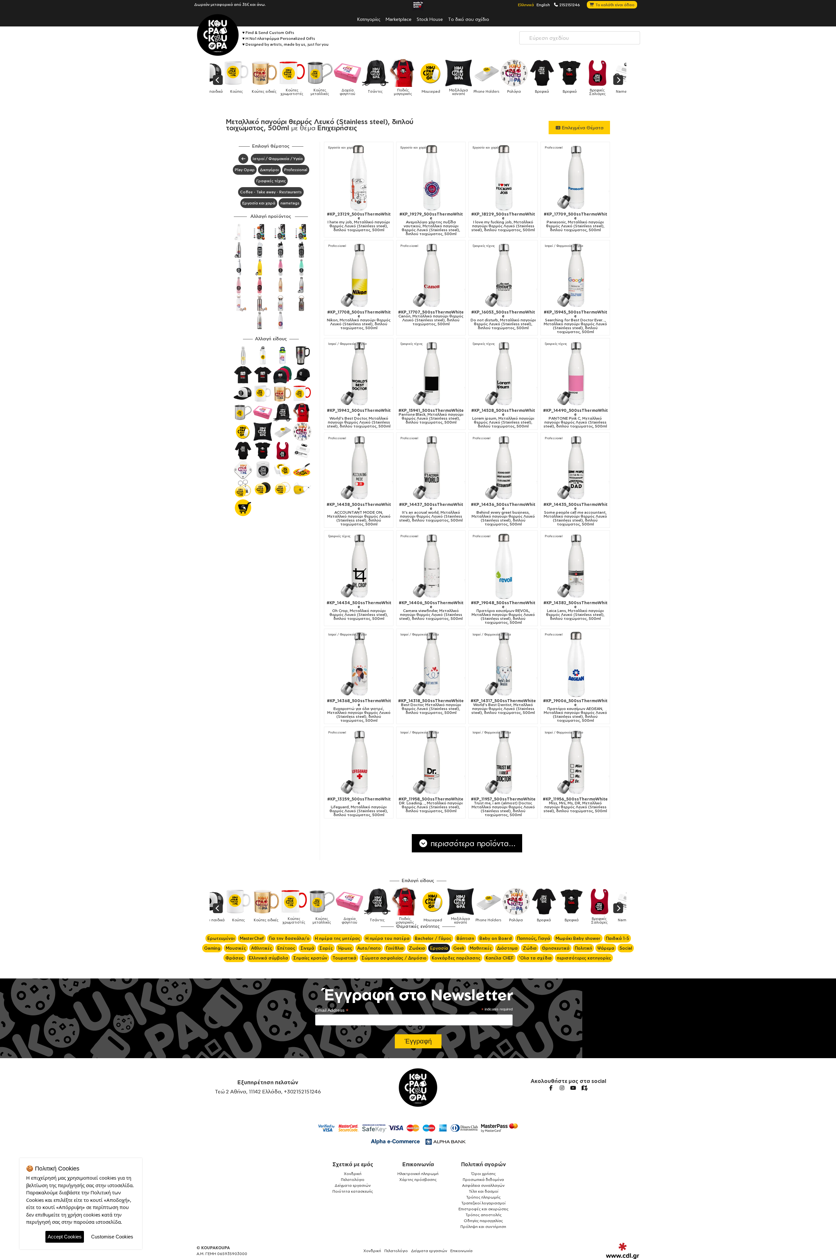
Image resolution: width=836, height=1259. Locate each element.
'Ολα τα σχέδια (535, 957)
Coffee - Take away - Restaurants (271, 191)
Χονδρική (353, 1173)
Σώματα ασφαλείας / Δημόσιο (394, 957)
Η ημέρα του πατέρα (387, 938)
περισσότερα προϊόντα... (472, 843)
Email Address (331, 1010)
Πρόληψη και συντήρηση (483, 1226)
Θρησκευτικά (556, 948)
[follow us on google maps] (584, 1088)
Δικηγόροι (269, 169)
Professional (295, 169)
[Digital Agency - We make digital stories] (622, 1251)
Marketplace (398, 19)
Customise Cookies (112, 1236)
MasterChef (252, 938)
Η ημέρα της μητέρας (337, 938)
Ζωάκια (417, 948)
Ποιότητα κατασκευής (352, 1191)
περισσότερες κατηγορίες (584, 957)
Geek (458, 948)
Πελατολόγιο (352, 1179)
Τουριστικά (344, 957)
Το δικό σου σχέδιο (468, 19)
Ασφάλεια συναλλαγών (483, 1185)
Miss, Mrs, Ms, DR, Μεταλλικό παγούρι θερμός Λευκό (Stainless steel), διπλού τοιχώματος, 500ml (575, 805)
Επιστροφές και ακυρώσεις (483, 1208)
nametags (290, 203)
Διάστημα (507, 948)
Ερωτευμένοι (220, 938)
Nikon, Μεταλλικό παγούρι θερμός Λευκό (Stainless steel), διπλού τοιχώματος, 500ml (359, 320)
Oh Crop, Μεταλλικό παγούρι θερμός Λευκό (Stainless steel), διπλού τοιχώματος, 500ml (359, 611)
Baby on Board (495, 938)
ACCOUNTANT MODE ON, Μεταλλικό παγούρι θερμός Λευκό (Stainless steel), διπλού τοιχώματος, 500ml (359, 514)
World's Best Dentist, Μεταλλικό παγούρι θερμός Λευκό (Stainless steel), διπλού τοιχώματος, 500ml (503, 707)
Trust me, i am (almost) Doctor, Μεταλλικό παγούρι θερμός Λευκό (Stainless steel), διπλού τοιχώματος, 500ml (503, 807)
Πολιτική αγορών (483, 1164)
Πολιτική (583, 948)
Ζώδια (530, 948)
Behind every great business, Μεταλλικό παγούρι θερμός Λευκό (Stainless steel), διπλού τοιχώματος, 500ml (503, 514)
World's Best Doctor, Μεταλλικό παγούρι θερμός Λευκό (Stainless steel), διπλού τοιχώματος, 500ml (359, 418)
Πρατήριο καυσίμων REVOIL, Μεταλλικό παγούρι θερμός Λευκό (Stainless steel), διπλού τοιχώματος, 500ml (503, 612)
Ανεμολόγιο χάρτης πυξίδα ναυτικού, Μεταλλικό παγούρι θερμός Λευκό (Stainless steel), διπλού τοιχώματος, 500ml (431, 224)
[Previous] (218, 80)
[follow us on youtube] (573, 1088)
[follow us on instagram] (562, 1088)
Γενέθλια (395, 948)
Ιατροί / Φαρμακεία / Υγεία (278, 158)
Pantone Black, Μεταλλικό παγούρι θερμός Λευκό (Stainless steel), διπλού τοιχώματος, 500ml (431, 416)
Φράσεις (234, 957)
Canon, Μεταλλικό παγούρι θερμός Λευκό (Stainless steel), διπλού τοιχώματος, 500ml (431, 318)
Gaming (212, 948)
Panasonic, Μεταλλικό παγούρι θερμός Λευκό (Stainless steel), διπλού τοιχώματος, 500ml (575, 222)
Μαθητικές (481, 948)
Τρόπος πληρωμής (483, 1197)
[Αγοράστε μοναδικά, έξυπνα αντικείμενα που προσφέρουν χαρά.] (218, 35)
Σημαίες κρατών (310, 957)
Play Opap (245, 169)
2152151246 (569, 5)
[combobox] (579, 37)
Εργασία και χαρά (258, 203)
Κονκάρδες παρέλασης (456, 957)
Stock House (430, 19)
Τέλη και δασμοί (483, 1191)
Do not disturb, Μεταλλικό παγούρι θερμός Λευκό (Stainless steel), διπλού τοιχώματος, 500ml (503, 320)
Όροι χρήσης (483, 1173)
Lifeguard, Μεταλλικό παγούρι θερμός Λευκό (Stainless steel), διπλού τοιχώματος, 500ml (359, 807)
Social (625, 948)
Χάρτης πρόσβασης (418, 1179)
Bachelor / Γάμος (433, 938)
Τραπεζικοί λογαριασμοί (483, 1203)
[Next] (618, 80)
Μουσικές (236, 948)
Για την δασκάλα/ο (289, 938)
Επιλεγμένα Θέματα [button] (582, 127)
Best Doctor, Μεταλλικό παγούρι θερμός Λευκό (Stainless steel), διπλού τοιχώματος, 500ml (431, 707)
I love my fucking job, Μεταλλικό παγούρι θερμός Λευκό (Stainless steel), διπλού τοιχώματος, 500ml (503, 222)
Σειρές (326, 948)
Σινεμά (307, 948)
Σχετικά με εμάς (352, 1164)
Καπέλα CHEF (500, 957)
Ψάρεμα (605, 948)
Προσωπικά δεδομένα (483, 1179)
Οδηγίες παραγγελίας (483, 1220)
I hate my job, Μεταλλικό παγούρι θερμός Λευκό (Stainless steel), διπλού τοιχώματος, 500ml (359, 222)
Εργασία (439, 948)
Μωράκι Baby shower (578, 938)
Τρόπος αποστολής (483, 1214)
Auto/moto (369, 948)
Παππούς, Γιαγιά (533, 938)
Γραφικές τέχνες (271, 180)
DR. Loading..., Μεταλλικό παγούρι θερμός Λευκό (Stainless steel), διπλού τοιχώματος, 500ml (430, 805)
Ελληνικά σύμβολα (268, 957)
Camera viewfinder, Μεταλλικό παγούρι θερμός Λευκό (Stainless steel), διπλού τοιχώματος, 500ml (431, 611)
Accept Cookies (65, 1236)
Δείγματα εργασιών (353, 1185)
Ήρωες (345, 948)
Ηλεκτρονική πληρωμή (418, 1173)
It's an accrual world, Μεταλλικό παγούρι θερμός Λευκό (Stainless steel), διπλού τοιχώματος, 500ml (431, 512)
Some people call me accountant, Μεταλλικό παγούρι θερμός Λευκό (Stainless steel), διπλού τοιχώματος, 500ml (575, 514)
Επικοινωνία (418, 1164)
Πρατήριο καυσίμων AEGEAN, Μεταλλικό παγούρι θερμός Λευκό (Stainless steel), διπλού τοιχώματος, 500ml (575, 710)
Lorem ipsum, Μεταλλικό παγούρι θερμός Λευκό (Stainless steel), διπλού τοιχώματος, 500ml (503, 418)
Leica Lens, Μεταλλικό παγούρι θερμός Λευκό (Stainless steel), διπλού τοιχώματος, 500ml (575, 611)
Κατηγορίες (368, 19)
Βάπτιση (465, 938)
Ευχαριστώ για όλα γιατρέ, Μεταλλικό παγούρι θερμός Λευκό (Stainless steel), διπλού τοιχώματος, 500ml (359, 710)
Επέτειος (286, 948)
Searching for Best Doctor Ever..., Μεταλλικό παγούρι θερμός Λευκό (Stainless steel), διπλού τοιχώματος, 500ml (575, 322)
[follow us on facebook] (551, 1088)
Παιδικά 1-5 (617, 938)
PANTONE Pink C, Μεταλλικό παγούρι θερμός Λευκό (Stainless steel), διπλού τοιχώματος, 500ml (575, 418)
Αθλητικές (261, 948)
